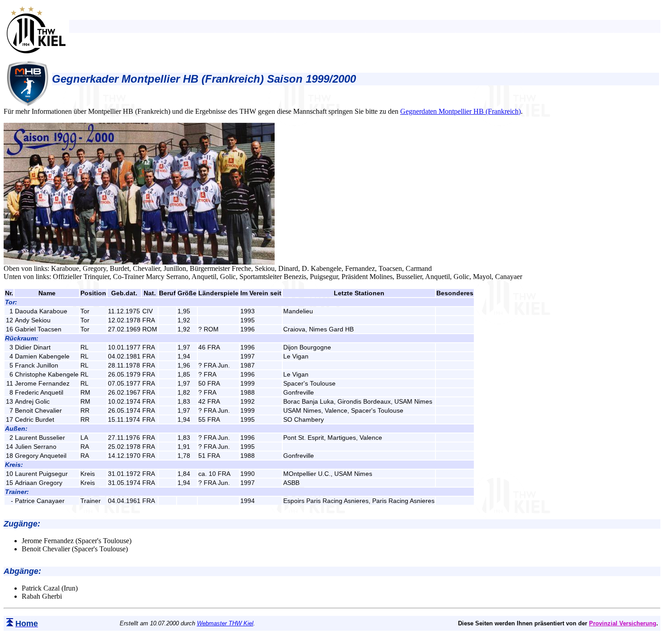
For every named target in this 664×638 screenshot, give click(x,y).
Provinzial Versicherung (622, 623)
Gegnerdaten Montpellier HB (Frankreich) (460, 111)
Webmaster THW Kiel (225, 623)
